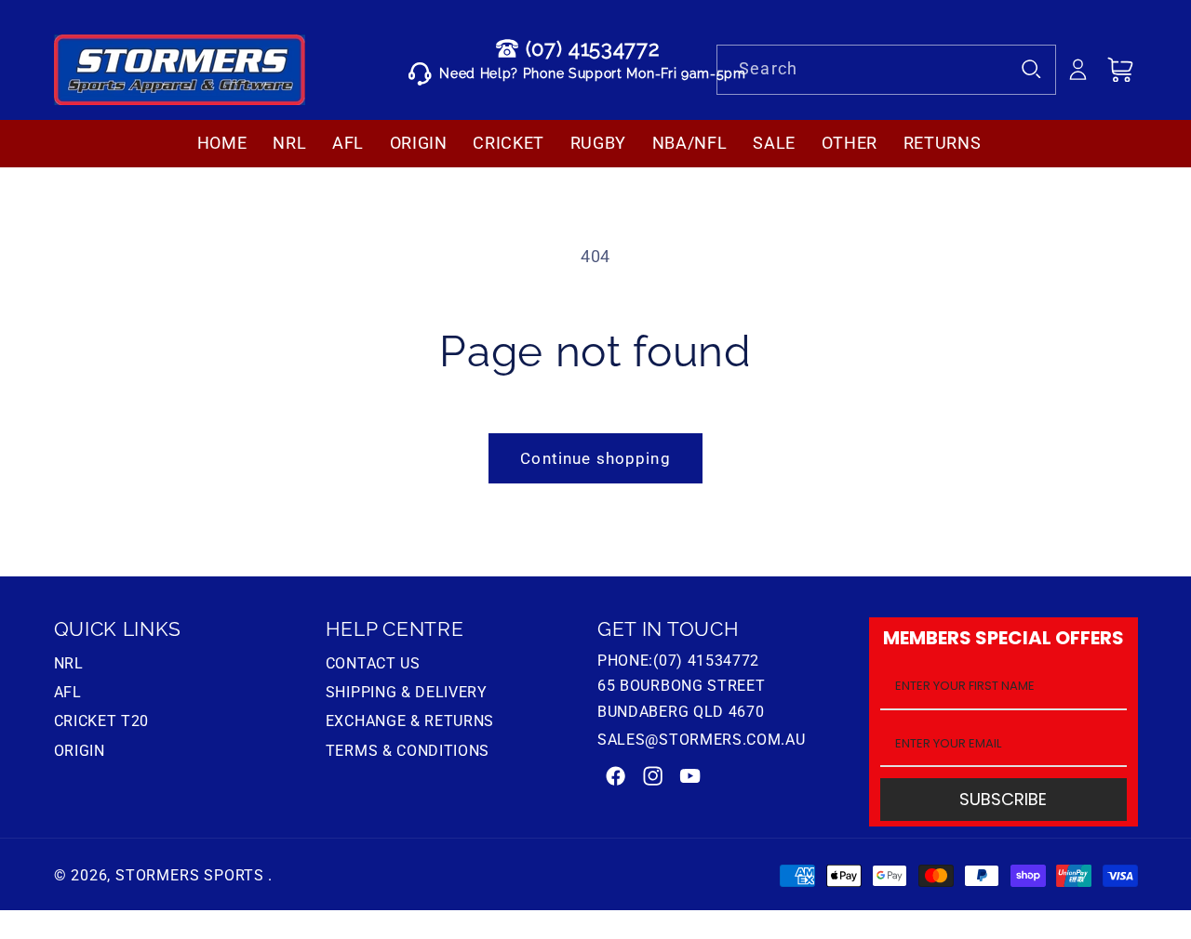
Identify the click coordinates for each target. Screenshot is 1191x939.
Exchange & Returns (410, 721)
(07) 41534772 (593, 48)
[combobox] (886, 70)
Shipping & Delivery (407, 692)
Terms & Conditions (407, 751)
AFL (68, 692)
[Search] (1032, 69)
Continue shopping (595, 458)
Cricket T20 (102, 721)
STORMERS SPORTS (189, 875)
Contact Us (373, 665)
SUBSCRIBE (1003, 800)
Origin (79, 751)
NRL (69, 665)
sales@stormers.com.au (701, 739)
